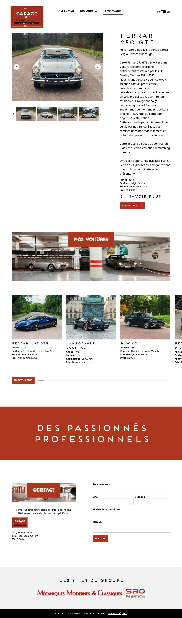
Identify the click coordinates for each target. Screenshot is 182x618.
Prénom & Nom (101, 484)
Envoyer (100, 538)
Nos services (67, 10)
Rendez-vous (113, 11)
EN (168, 11)
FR (158, 11)
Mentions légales (117, 613)
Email (96, 496)
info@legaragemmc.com (25, 535)
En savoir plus (23, 380)
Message (98, 521)
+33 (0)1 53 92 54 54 (22, 532)
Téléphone (139, 496)
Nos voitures (88, 10)
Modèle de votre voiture (106, 509)
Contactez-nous (132, 205)
